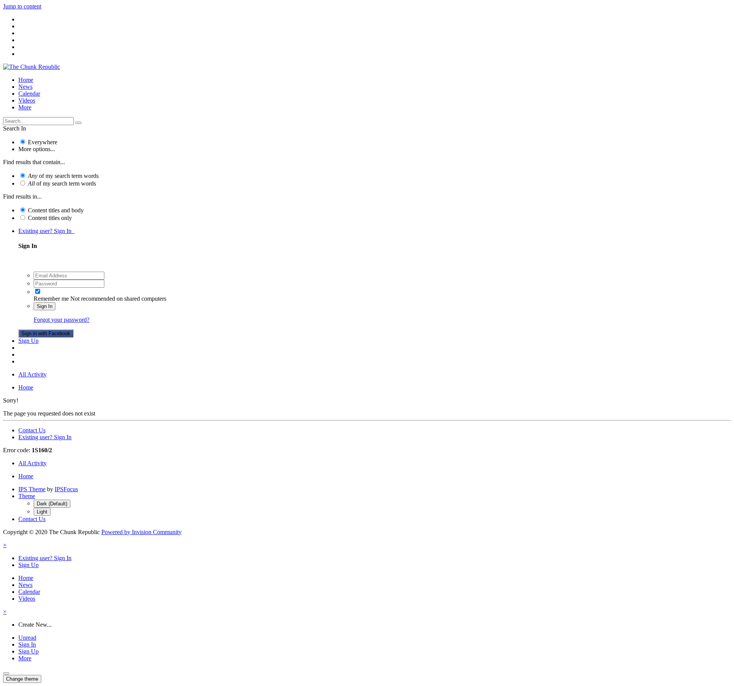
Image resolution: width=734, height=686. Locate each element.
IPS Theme (31, 489)
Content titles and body (56, 210)
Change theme (22, 679)
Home (25, 80)
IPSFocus (66, 489)
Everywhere (42, 142)
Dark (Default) (52, 504)
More (24, 107)
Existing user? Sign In (46, 231)
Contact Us (31, 430)
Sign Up (28, 340)
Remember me (51, 298)
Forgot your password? (61, 319)
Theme (26, 496)
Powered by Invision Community (141, 532)
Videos (26, 100)
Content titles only (50, 218)
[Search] (78, 123)
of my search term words (63, 176)
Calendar (29, 93)
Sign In (44, 306)
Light (42, 512)
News (25, 86)
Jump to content (22, 6)
